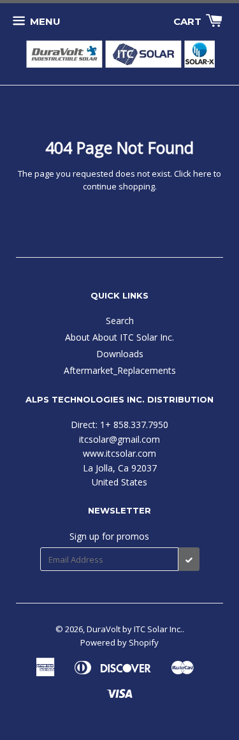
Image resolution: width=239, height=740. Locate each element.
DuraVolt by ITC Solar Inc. (134, 629)
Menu (45, 21)
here (202, 173)
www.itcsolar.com (119, 453)
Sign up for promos (109, 536)
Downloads (119, 354)
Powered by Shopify (119, 642)
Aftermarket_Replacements (120, 370)
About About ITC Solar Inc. (119, 337)
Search (120, 320)
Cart (188, 21)
